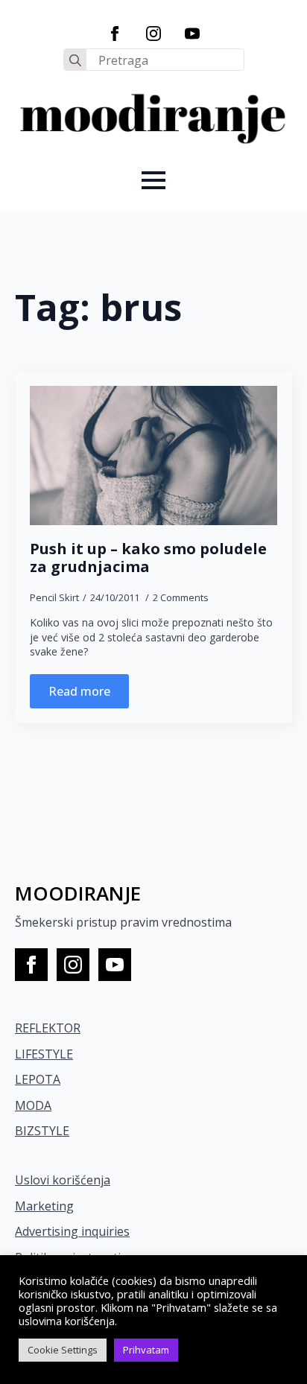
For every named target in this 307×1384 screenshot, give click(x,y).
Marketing (44, 1206)
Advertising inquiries (72, 1231)
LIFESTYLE (44, 1054)
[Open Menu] (153, 180)
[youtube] (192, 33)
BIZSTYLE (42, 1131)
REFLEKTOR (47, 1028)
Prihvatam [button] (146, 1349)
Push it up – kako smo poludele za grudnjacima (148, 558)
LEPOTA (37, 1079)
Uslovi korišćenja (62, 1180)
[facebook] (115, 33)
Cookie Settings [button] (63, 1349)
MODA (33, 1105)
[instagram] (153, 33)
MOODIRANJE (78, 893)
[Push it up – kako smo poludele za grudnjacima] (153, 455)
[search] (75, 60)
